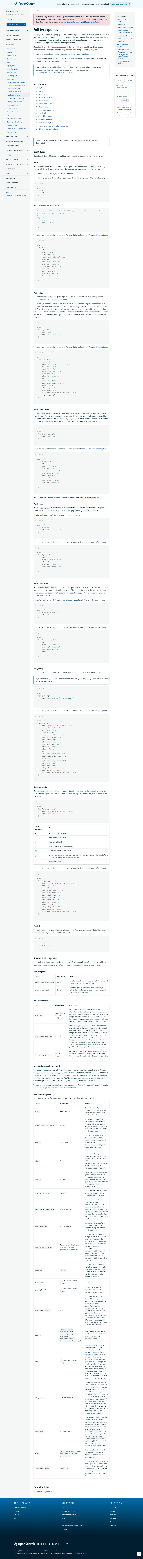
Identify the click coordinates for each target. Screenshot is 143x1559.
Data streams (11, 59)
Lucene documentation (91, 497)
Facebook (113, 1525)
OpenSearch (25, 4)
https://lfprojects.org (79, 1553)
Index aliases (11, 56)
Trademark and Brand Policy (72, 1525)
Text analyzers (13, 108)
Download (105, 4)
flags (103, 1154)
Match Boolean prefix (47, 97)
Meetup (112, 1522)
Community (75, 4)
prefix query (69, 600)
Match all (42, 113)
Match (41, 91)
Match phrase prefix (46, 104)
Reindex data (11, 72)
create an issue (127, 115)
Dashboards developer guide (16, 195)
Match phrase (44, 100)
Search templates (13, 112)
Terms (80, 1085)
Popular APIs (11, 132)
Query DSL (10, 79)
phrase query (46, 515)
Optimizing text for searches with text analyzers (54, 72)
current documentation (79, 19)
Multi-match (43, 94)
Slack (16, 1518)
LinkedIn (113, 1515)
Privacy (64, 1529)
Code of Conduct (20, 1507)
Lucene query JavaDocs (80, 54)
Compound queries (15, 102)
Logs (8, 115)
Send (125, 100)
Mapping (10, 62)
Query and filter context (16, 82)
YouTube (113, 1518)
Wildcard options (45, 120)
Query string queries (17, 98)
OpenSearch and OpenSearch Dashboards (15, 13)
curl (55, 205)
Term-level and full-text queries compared (16, 87)
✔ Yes (120, 80)
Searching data (12, 76)
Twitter (112, 1511)
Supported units (12, 125)
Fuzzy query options (46, 123)
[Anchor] (48, 84)
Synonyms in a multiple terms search (53, 126)
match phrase (46, 600)
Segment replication (14, 119)
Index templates (12, 69)
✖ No (130, 80)
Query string (43, 107)
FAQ (63, 1518)
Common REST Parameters (16, 129)
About (58, 4)
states (87, 1202)
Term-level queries (14, 92)
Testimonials (66, 1522)
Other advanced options (48, 129)
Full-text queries (14, 95)
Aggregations (11, 66)
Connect (113, 1507)
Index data (10, 52)
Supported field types (14, 122)
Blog (97, 4)
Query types (41, 88)
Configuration (12, 49)
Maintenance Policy (69, 1515)
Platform (65, 4)
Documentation (88, 4)
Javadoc (8, 192)
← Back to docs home (13, 20)
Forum (16, 1511)
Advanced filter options (45, 116)
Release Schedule (68, 1511)
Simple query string (46, 110)
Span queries (13, 105)
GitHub (16, 1515)
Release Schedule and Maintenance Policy (83, 22)
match (56, 299)
